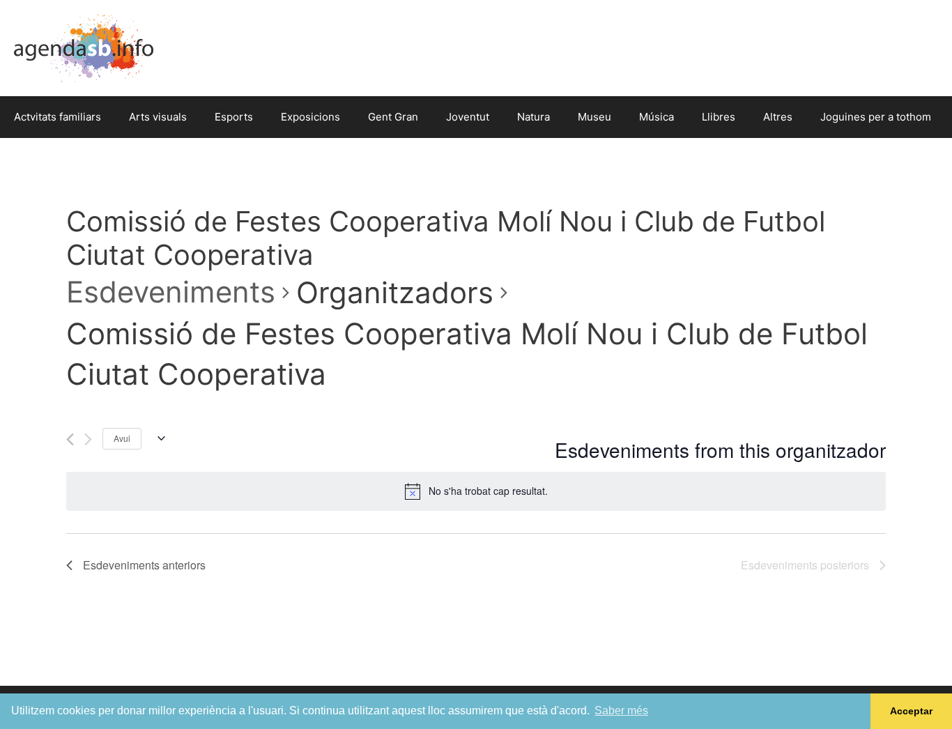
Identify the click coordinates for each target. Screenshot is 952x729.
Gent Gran (393, 116)
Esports (234, 116)
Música (656, 116)
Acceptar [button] (911, 710)
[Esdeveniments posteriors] (88, 439)
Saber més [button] (621, 710)
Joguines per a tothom (875, 116)
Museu (594, 116)
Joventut (467, 116)
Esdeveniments (170, 291)
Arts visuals (158, 116)
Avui (122, 438)
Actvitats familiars (57, 116)
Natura (533, 116)
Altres (777, 116)
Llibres (718, 116)
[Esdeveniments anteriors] (70, 439)
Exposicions (310, 116)
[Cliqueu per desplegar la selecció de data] (158, 438)
